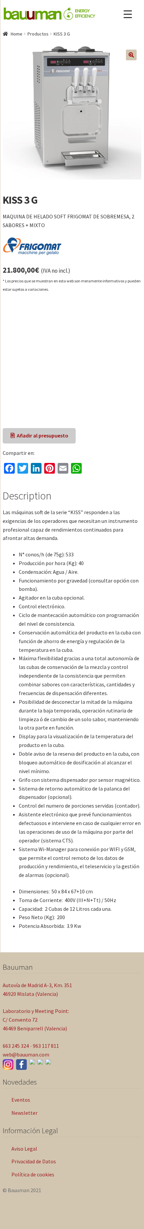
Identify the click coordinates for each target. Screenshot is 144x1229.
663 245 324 (16, 1045)
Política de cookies (32, 1174)
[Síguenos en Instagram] (8, 1064)
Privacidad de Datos (33, 1161)
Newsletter (24, 1112)
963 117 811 (46, 1045)
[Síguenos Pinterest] (48, 1062)
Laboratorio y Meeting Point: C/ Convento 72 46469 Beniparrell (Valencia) (36, 1020)
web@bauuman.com (26, 1054)
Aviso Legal (24, 1148)
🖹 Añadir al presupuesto (39, 435)
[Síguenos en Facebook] (21, 1064)
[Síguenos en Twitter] (40, 1062)
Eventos (20, 1099)
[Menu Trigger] (128, 14)
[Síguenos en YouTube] (32, 1062)
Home (16, 34)
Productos (38, 34)
